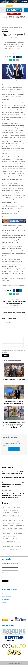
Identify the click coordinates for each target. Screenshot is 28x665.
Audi (9, 507)
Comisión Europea (14, 510)
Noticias (8, 26)
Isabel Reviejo (6, 53)
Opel (4, 528)
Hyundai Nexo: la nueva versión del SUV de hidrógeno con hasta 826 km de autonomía (14, 17)
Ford (4, 518)
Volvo (4, 549)
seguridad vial (6, 538)
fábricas (20, 518)
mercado (5, 285)
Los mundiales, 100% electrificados (14, 312)
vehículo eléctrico (13, 285)
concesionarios (16, 512)
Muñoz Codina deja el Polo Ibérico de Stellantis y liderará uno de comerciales (14, 303)
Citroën (5, 510)
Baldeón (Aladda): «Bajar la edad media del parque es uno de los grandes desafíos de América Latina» (14, 381)
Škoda (17, 549)
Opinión (10, 528)
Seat (4, 536)
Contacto (4, 602)
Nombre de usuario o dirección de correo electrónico (11, 564)
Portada (4, 26)
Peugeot (21, 528)
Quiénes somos (5, 599)
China (18, 507)
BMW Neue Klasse (7, 490)
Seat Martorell (11, 536)
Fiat (19, 515)
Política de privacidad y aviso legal (10, 593)
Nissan (11, 525)
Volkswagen (21, 285)
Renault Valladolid (18, 533)
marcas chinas (10, 523)
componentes (6, 512)
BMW (14, 507)
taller (18, 541)
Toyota (5, 544)
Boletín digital (10, 437)
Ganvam (5, 520)
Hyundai (21, 520)
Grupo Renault (12, 520)
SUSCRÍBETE (9, 5)
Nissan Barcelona (20, 525)
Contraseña (4, 572)
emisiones (5, 515)
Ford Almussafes (12, 518)
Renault (12, 531)
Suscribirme (15, 449)
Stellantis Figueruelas (9, 541)
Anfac (4, 507)
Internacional (5, 31)
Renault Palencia (7, 533)
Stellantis (15, 538)
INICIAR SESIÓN (18, 6)
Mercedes (5, 525)
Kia (4, 523)
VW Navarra (11, 549)
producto (5, 531)
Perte (15, 528)
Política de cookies (6, 596)
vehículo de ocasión (14, 544)
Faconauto (13, 515)
